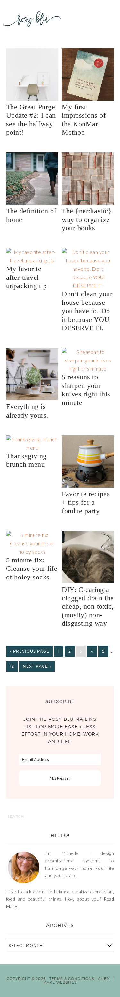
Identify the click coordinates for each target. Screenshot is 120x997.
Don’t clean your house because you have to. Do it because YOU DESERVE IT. (87, 311)
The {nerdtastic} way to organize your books (87, 219)
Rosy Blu (32, 26)
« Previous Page (29, 651)
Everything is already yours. (27, 410)
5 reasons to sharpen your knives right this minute (86, 389)
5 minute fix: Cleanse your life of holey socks (32, 568)
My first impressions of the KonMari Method (84, 119)
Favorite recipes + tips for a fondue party (86, 502)
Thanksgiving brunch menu (26, 460)
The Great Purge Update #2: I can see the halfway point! (31, 119)
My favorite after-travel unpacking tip (26, 277)
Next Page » (37, 666)
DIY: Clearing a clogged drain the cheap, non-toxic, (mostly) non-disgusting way (88, 607)
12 (12, 666)
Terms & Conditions (71, 978)
